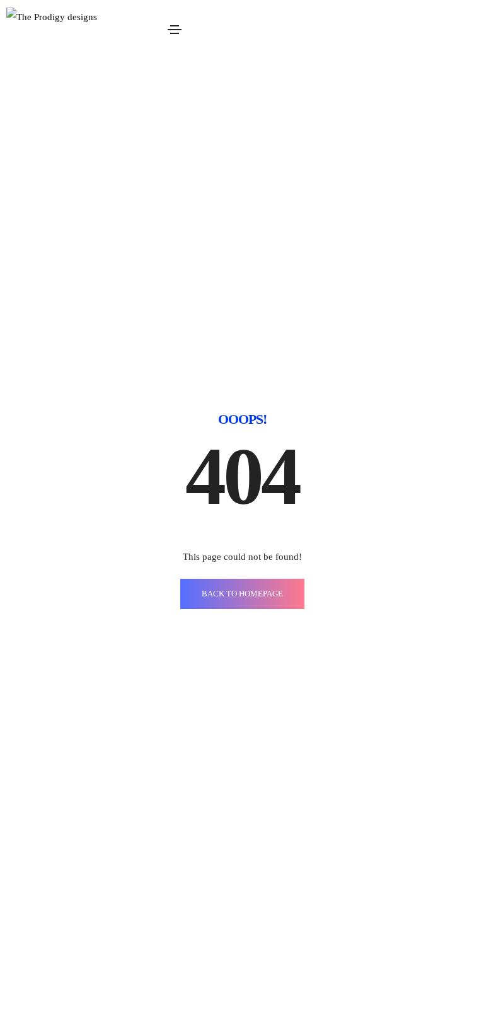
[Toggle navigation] (175, 29)
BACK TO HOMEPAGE (242, 593)
